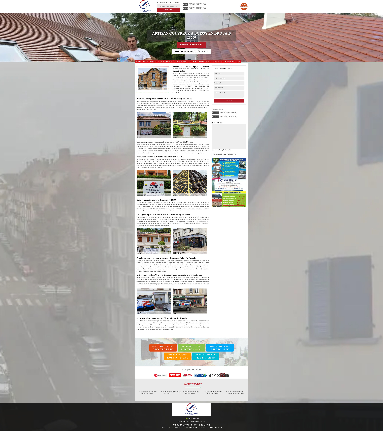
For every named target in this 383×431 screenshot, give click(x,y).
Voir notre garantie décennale (191, 51)
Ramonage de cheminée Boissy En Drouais (149, 392)
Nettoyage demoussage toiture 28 (159, 62)
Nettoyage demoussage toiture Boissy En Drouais (236, 392)
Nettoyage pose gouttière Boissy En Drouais (214, 392)
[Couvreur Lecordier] (145, 6)
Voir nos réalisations (191, 45)
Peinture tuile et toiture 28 (208, 62)
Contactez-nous (215, 427)
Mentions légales (197, 427)
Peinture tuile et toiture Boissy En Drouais (192, 392)
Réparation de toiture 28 (230, 62)
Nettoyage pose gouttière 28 (185, 62)
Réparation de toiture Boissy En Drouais (172, 392)
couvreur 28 (140, 62)
